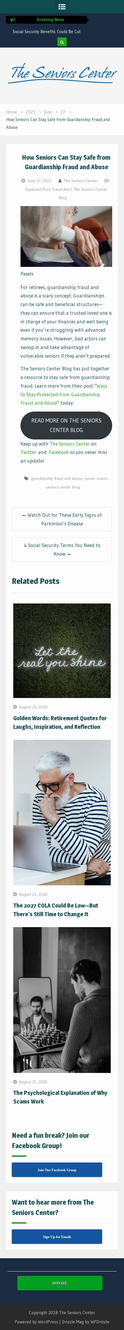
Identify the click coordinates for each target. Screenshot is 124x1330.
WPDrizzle (100, 1322)
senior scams (96, 478)
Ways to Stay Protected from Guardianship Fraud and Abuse (63, 394)
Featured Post (37, 189)
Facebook (59, 452)
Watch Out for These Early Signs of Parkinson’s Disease (65, 519)
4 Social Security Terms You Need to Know (62, 549)
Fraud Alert (62, 189)
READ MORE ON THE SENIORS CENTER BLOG (66, 425)
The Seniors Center (80, 180)
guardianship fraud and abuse (56, 478)
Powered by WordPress (36, 1322)
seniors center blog (63, 487)
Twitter (28, 452)
